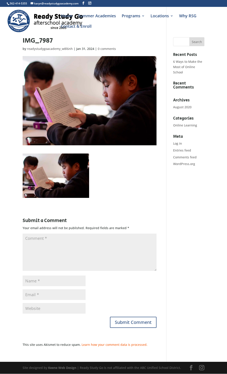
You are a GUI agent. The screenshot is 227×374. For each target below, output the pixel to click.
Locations (160, 16)
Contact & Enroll (76, 27)
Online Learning (185, 125)
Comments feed (185, 157)
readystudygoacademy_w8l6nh (50, 49)
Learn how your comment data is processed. (114, 345)
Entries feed (182, 150)
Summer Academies (97, 16)
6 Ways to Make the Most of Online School (187, 66)
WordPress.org (184, 164)
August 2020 (182, 107)
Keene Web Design (62, 368)
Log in (177, 143)
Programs (131, 16)
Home (66, 16)
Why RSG (187, 16)
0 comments (107, 49)
